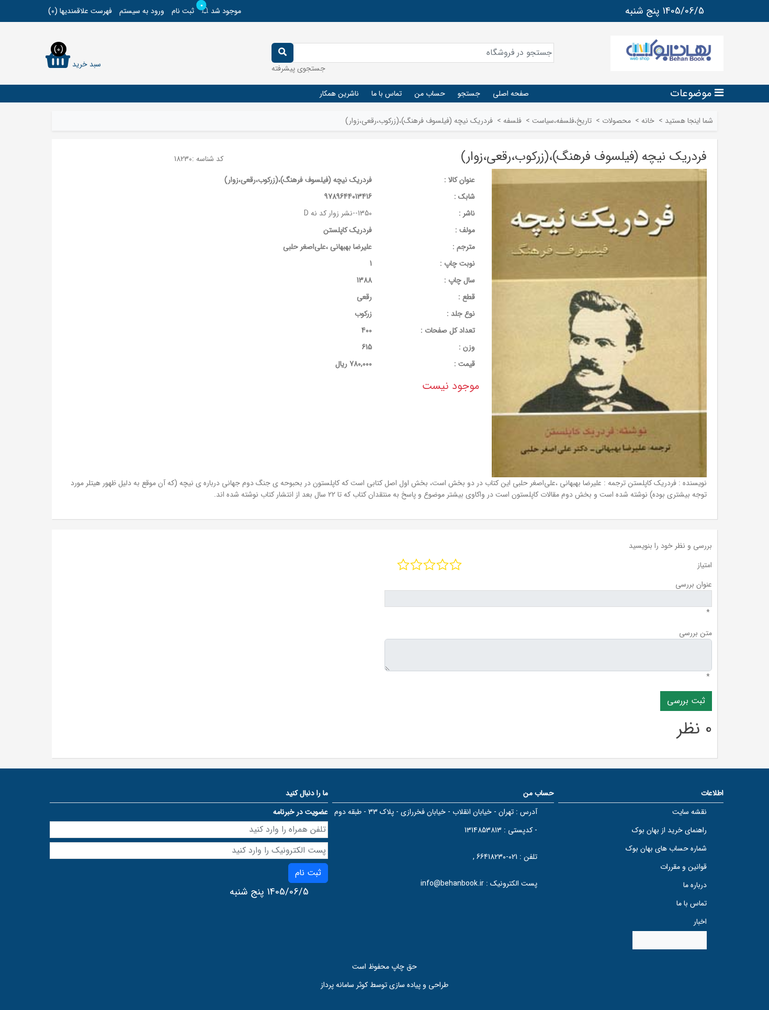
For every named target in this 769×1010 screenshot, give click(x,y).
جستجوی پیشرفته (298, 68)
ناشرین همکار (339, 93)
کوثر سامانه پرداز (344, 985)
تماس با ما (386, 93)
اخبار (700, 921)
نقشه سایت (689, 812)
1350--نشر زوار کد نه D (338, 213)
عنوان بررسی (693, 584)
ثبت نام (183, 11)
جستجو (469, 93)
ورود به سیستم (141, 11)
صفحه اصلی (511, 93)
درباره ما (695, 885)
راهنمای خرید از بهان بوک (669, 830)
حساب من (429, 93)
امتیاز (704, 565)
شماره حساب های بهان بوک (666, 848)
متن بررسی (695, 633)
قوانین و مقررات (683, 867)
